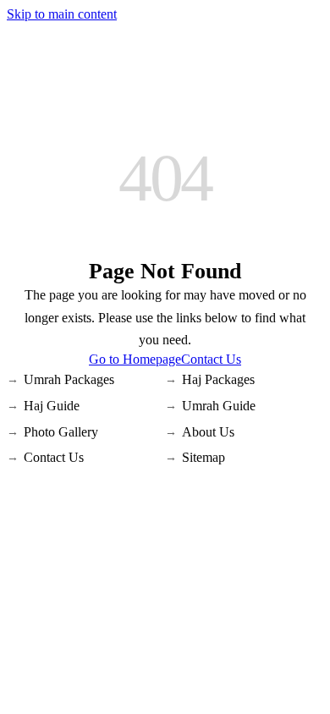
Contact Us (211, 359)
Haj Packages (218, 379)
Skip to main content (62, 14)
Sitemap (203, 457)
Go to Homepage (135, 359)
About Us (208, 432)
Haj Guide (52, 405)
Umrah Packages (69, 379)
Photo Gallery (61, 432)
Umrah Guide (219, 405)
